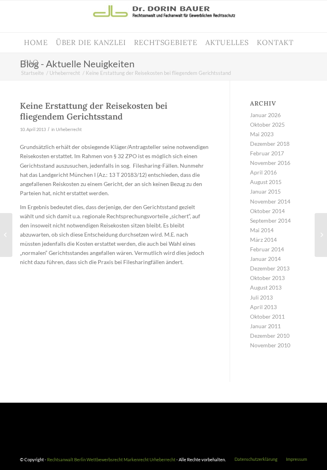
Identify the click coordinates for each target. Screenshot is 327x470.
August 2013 (266, 287)
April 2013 (263, 307)
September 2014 (270, 220)
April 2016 (263, 172)
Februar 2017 (267, 153)
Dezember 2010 (270, 335)
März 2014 (263, 239)
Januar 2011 (265, 326)
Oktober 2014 (267, 211)
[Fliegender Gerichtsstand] (6, 235)
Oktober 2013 (267, 277)
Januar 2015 (265, 191)
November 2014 (270, 201)
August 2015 (266, 181)
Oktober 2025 (267, 124)
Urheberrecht (69, 129)
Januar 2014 (265, 258)
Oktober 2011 (267, 316)
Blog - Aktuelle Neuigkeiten (77, 63)
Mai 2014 (262, 230)
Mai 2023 (262, 134)
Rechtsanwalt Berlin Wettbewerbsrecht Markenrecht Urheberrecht (111, 459)
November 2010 (270, 345)
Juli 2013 (261, 297)
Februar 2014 (267, 249)
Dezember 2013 (270, 268)
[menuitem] (36, 43)
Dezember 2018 (270, 143)
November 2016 (270, 162)
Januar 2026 (265, 115)
